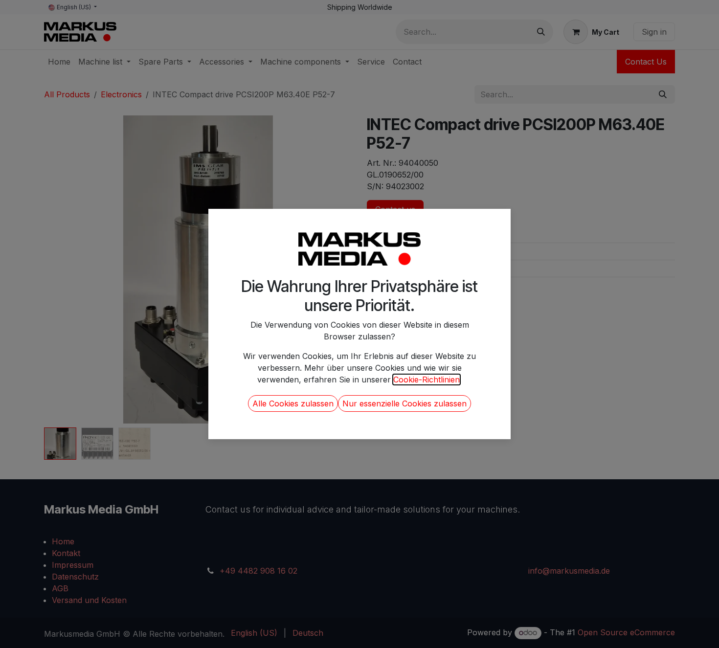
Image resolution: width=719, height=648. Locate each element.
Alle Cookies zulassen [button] (293, 403)
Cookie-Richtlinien (426, 379)
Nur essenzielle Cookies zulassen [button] (404, 403)
